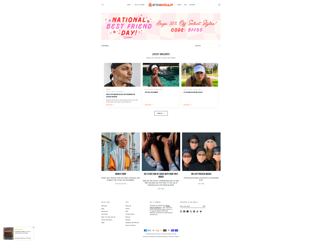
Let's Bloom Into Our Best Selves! (193, 92)
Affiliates (104, 206)
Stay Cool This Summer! (151, 92)
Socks (179, 5)
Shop (129, 5)
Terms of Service (131, 225)
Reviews (192, 5)
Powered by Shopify (174, 236)
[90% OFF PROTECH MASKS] (201, 151)
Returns (128, 217)
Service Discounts (106, 220)
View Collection (120, 183)
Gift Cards (104, 214)
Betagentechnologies (162, 236)
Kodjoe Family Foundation (160, 206)
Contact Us (104, 211)
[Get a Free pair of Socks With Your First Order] (161, 151)
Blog (102, 208)
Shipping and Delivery (132, 222)
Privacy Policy (130, 214)
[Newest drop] (120, 151)
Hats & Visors (140, 5)
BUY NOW (201, 183)
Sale (185, 5)
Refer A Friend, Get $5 (108, 217)
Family (128, 208)
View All (159, 113)
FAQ (127, 211)
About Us (128, 206)
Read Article (109, 105)
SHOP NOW (161, 188)
